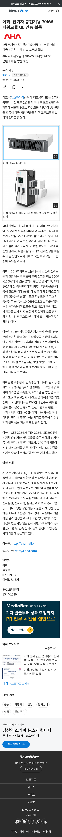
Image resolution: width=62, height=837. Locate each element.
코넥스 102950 (20, 75)
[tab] (31, 779)
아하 (6, 75)
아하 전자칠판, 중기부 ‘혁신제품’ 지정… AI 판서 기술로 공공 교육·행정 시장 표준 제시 (41, 660)
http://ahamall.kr (24, 543)
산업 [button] (30, 704)
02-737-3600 (32, 809)
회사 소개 (24, 831)
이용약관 (35, 831)
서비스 (31, 787)
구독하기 (52, 648)
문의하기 (30, 815)
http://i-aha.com (25, 551)
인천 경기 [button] (20, 711)
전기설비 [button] (43, 704)
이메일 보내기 (11, 580)
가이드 (31, 794)
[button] (4, 87)
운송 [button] (6, 704)
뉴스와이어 (17, 97)
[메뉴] (4, 11)
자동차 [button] (18, 704)
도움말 (31, 802)
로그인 (14, 831)
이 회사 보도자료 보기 (15, 683)
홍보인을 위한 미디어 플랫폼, (31, 3)
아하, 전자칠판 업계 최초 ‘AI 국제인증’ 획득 (40, 672)
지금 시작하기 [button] (14, 744)
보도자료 (31, 779)
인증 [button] (6, 711)
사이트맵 (47, 831)
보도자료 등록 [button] (31, 769)
